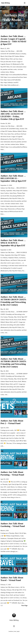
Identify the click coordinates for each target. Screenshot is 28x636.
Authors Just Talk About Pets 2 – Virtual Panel (12, 422)
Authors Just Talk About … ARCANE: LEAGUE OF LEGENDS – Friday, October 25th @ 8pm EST (13, 115)
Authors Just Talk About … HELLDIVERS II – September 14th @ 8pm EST (13, 178)
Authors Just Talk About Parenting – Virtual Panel (12, 473)
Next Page (24, 605)
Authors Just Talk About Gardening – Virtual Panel (13, 524)
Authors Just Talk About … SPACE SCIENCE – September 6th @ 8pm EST (13, 243)
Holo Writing (14, 620)
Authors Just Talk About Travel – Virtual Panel (12, 578)
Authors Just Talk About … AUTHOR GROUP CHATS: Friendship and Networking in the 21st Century (13, 301)
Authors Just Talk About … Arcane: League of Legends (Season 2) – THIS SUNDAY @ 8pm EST (13, 40)
